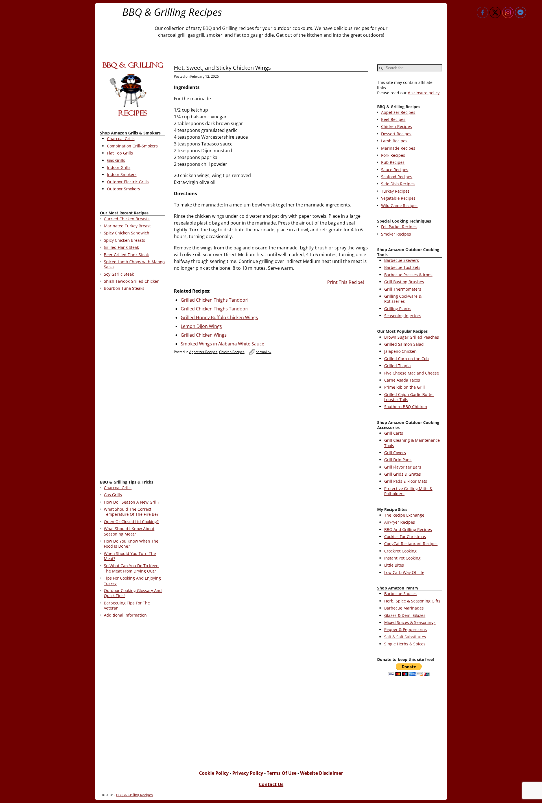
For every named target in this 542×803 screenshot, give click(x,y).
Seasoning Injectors (402, 315)
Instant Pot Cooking (402, 558)
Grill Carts (393, 433)
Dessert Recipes (396, 133)
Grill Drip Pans (398, 459)
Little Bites (394, 565)
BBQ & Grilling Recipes (172, 12)
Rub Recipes (393, 162)
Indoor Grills (118, 167)
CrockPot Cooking (400, 551)
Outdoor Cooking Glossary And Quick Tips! (133, 593)
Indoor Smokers (122, 174)
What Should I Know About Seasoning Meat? (129, 531)
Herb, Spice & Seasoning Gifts (412, 601)
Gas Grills (116, 160)
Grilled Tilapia (397, 365)
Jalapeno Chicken (400, 351)
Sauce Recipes (394, 169)
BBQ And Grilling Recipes (408, 529)
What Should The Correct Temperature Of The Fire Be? (131, 511)
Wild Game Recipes (399, 205)
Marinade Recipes (398, 148)
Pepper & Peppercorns (405, 629)
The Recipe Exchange (404, 515)
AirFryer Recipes (399, 522)
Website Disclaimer (321, 773)
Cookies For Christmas (405, 536)
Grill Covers (395, 452)
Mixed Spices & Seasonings (410, 622)
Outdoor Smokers (123, 188)
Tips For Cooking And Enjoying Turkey (132, 580)
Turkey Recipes (395, 191)
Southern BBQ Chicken (405, 406)
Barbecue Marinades (404, 608)
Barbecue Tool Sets (402, 267)
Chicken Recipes (231, 351)
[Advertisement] (132, 386)
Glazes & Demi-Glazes (404, 615)
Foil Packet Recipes (399, 226)
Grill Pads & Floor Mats (405, 481)
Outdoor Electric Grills (128, 181)
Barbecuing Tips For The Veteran (127, 605)
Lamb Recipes (394, 140)
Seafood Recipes (396, 176)
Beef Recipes (393, 119)
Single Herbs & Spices (404, 644)
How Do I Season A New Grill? (131, 502)
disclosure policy (424, 92)
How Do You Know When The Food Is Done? (131, 543)
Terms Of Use (281, 773)
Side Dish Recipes (398, 183)
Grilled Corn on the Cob (406, 358)
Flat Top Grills (120, 153)
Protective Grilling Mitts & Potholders (408, 491)
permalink (263, 351)
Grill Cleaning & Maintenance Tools (412, 443)
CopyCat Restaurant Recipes (411, 543)
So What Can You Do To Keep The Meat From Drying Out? (131, 568)
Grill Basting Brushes (404, 281)
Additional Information (125, 615)
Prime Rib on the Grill (404, 387)
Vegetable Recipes (398, 198)
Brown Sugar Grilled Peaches (411, 337)
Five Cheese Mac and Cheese (411, 373)
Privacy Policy (247, 773)
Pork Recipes (393, 155)
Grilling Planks (397, 308)
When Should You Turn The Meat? (130, 556)
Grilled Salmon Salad (404, 344)
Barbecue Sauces (400, 593)
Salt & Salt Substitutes (405, 636)
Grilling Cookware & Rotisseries (402, 298)
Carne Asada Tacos (402, 380)
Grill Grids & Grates (402, 474)
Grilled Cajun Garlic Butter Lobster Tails (409, 397)
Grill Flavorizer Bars (402, 467)
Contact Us (271, 784)
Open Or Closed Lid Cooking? (131, 521)
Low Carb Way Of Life (404, 572)
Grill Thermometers (402, 289)
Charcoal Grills (121, 138)
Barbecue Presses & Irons (408, 274)
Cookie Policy (214, 773)
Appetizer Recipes (203, 351)
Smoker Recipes (396, 234)
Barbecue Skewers (401, 260)
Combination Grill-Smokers (132, 146)
